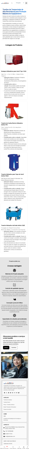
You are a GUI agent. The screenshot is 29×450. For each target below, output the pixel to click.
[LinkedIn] (9, 393)
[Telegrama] (15, 393)
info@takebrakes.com (10, 436)
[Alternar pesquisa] (12, 3)
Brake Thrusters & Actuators (10, 407)
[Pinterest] (13, 393)
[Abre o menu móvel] (26, 3)
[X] (7, 393)
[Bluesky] (19, 393)
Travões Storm (7, 402)
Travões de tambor (8, 399)
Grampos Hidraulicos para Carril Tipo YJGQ (13, 71)
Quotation (13, 347)
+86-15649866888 (9, 431)
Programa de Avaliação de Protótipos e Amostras (12, 419)
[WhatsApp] (11, 393)
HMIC (5, 416)
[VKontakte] (17, 393)
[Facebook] (5, 393)
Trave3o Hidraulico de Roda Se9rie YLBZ (13, 225)
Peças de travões (7, 409)
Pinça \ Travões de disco (9, 404)
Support (6, 347)
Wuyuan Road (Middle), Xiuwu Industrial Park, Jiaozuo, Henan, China (15, 427)
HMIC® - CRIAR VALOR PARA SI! (10, 441)
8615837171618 (8, 433)
